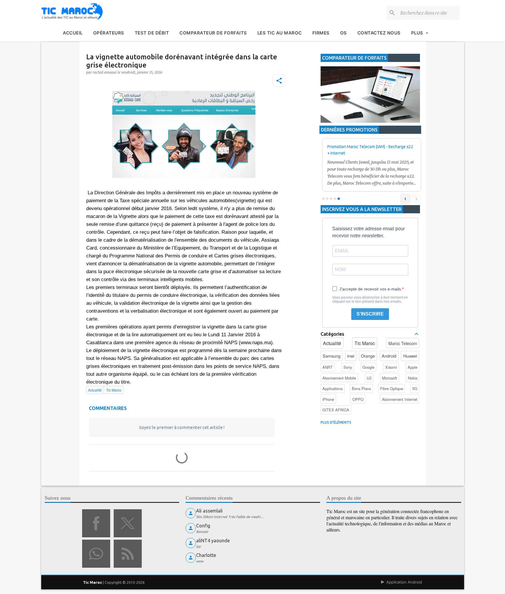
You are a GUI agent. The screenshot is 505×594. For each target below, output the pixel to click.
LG (369, 378)
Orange (368, 356)
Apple (412, 367)
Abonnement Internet (399, 399)
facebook (96, 523)
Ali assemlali (209, 510)
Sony (347, 367)
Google (368, 367)
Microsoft (389, 378)
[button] (279, 80)
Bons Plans (361, 388)
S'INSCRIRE (370, 313)
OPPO (358, 399)
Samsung (331, 356)
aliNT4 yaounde (213, 540)
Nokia (412, 378)
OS (343, 33)
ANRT (327, 367)
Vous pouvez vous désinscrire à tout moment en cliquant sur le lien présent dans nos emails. (370, 299)
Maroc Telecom (402, 343)
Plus (417, 33)
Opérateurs (108, 33)
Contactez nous (379, 33)
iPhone (328, 399)
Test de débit (152, 33)
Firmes (321, 33)
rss (128, 554)
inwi (350, 356)
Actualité (332, 343)
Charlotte (206, 555)
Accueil (73, 33)
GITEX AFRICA (335, 410)
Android (389, 356)
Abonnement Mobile (339, 378)
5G (414, 388)
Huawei (410, 356)
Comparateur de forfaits (213, 33)
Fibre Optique (391, 388)
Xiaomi (391, 367)
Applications (332, 388)
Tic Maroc (364, 343)
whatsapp (96, 554)
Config (203, 525)
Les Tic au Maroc (279, 33)
